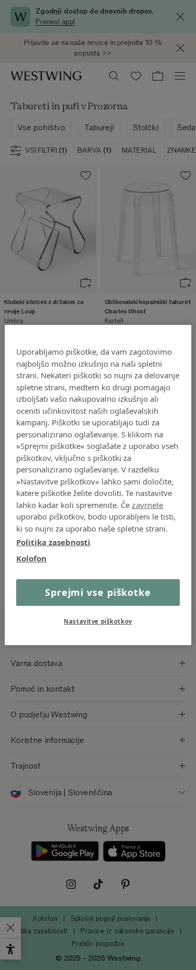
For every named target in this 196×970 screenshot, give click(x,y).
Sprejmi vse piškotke (98, 592)
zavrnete (147, 504)
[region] (98, 485)
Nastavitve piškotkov (98, 621)
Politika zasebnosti (53, 542)
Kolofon (31, 557)
